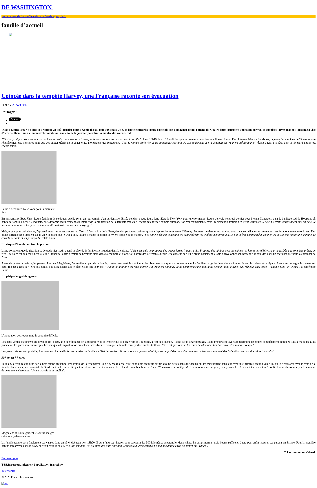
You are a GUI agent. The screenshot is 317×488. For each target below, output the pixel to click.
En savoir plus (9, 458)
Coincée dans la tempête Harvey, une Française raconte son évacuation (89, 95)
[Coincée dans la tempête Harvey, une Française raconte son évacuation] (64, 86)
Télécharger (8, 470)
